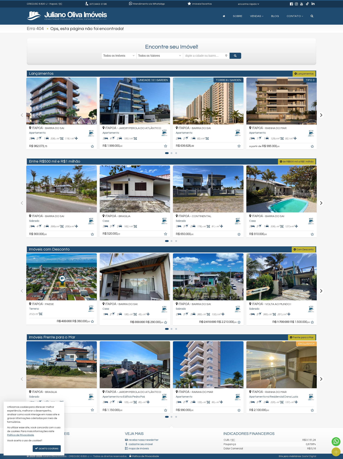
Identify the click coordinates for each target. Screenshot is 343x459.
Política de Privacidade (145, 456)
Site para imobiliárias (290, 456)
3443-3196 (98, 4)
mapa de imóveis (139, 448)
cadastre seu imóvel (141, 444)
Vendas (255, 16)
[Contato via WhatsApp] (336, 441)
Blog (275, 16)
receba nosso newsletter (143, 440)
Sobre (237, 16)
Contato (294, 16)
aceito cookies (48, 448)
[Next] (321, 115)
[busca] (312, 16)
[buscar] (235, 56)
